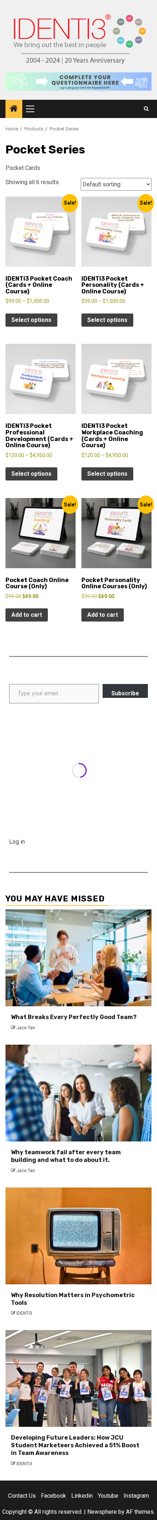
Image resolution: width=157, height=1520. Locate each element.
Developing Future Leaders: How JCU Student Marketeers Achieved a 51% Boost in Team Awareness (75, 1445)
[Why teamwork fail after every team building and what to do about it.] (78, 1093)
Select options (31, 319)
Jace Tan (25, 1027)
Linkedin (82, 1495)
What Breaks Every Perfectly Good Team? (74, 1017)
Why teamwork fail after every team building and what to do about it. (66, 1156)
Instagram (136, 1495)
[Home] (14, 109)
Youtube (108, 1495)
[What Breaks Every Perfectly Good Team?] (78, 957)
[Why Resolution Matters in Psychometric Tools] (78, 1236)
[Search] (146, 109)
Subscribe (125, 693)
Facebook (53, 1495)
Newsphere (102, 1511)
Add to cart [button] (26, 614)
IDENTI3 (24, 1313)
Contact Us (22, 1495)
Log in (17, 841)
